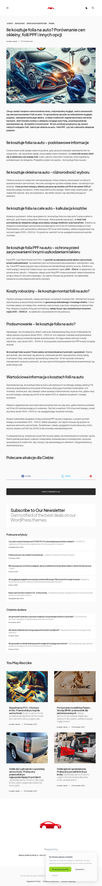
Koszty (10, 23)
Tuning (51, 23)
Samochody (20, 23)
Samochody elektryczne (37, 23)
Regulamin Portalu (28, 855)
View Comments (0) (51, 492)
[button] (7, 8)
